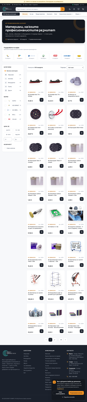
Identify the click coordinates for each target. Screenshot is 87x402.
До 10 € (8, 130)
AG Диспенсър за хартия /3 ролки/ (35, 293)
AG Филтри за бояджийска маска (73, 95)
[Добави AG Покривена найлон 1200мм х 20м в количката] (82, 199)
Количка (47, 377)
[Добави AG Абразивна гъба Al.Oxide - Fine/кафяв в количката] (82, 331)
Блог (55, 14)
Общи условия (49, 384)
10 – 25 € (18, 130)
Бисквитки (48, 389)
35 (61, 339)
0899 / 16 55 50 (73, 373)
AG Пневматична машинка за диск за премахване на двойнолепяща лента (35, 227)
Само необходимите (60, 392)
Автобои (26, 356)
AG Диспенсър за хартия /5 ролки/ (75, 260)
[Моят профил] (74, 9)
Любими (47, 380)
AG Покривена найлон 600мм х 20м (74, 161)
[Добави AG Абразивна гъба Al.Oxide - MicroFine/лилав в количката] (61, 331)
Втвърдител (27, 358)
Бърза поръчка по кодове (52, 356)
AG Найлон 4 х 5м (53, 226)
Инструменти (28, 370)
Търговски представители (52, 368)
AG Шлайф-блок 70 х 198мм (54, 95)
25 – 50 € (8, 134)
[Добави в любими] (42, 74)
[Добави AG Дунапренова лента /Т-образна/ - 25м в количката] (61, 265)
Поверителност (49, 387)
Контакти (49, 14)
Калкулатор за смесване (52, 358)
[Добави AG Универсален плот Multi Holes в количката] (41, 133)
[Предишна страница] (46, 340)
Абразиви (26, 353)
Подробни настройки (69, 397)
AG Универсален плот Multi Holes (34, 128)
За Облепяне (27, 365)
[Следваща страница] (65, 340)
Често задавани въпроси (52, 375)
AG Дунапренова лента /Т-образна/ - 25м (55, 260)
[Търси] (62, 9)
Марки (77, 14)
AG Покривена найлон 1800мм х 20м (54, 194)
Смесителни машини (65, 14)
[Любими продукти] (78, 9)
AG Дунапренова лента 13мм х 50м (34, 260)
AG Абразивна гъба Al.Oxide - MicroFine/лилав (55, 326)
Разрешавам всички (76, 393)
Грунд (25, 361)
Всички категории (10, 14)
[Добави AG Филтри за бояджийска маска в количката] (82, 100)
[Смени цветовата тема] (70, 9)
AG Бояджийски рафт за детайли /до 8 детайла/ (55, 293)
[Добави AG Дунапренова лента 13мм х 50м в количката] (41, 265)
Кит (25, 372)
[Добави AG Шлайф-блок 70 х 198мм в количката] (61, 100)
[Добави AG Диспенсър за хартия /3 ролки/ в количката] (41, 298)
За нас (31, 14)
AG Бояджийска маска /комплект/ (35, 326)
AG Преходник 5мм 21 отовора (34, 161)
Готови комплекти (50, 361)
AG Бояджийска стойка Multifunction (75, 293)
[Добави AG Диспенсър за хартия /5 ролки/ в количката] (82, 265)
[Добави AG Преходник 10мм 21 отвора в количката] (61, 166)
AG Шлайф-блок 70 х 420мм (34, 95)
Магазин (25, 14)
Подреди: (63, 67)
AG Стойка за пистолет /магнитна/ (55, 128)
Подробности (60, 388)
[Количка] (83, 9)
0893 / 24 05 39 (73, 365)
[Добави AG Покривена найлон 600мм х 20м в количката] (82, 166)
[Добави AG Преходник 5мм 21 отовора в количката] (41, 166)
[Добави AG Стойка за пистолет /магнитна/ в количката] (61, 133)
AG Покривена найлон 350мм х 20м (34, 194)
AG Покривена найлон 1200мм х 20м (74, 194)
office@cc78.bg (17, 4)
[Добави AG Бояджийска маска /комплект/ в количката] (41, 331)
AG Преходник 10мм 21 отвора (55, 161)
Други (25, 363)
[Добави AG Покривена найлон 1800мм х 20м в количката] (61, 199)
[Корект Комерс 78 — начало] (7, 9)
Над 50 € (17, 134)
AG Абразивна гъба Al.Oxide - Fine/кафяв (74, 326)
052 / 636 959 (7, 4)
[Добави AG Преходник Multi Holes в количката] (82, 133)
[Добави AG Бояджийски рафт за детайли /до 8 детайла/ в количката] (61, 298)
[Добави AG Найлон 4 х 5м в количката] (61, 232)
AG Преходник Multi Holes (75, 127)
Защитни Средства (29, 368)
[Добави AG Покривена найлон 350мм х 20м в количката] (41, 199)
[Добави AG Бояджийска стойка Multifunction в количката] (82, 298)
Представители (40, 14)
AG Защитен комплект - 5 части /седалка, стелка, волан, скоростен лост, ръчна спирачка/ (75, 227)
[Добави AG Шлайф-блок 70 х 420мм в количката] (41, 100)
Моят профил (49, 382)
